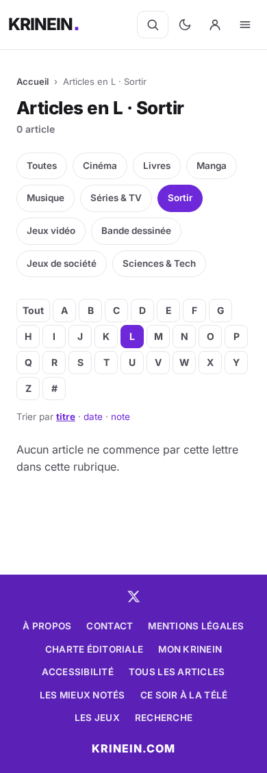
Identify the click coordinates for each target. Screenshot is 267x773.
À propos (47, 625)
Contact (109, 625)
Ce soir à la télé (184, 695)
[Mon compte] (215, 24)
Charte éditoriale (94, 649)
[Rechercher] (152, 24)
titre (65, 416)
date (93, 416)
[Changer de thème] (185, 24)
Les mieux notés (82, 695)
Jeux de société (62, 263)
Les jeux (97, 717)
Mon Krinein (190, 649)
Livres (156, 165)
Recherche (163, 717)
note (120, 416)
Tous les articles (177, 671)
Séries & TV (116, 197)
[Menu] (245, 24)
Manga (211, 165)
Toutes (42, 165)
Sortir (180, 197)
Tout (33, 310)
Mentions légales (196, 625)
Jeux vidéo (51, 230)
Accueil (32, 81)
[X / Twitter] (133, 596)
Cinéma (100, 165)
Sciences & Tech (159, 263)
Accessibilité (78, 671)
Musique (45, 197)
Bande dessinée (136, 230)
